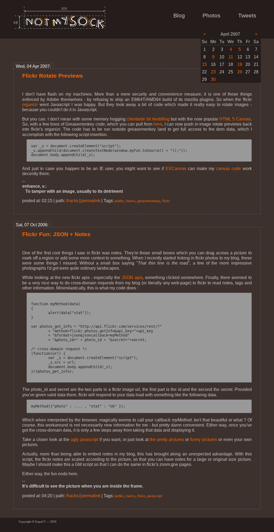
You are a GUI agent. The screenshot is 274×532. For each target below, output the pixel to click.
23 (213, 72)
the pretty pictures (167, 439)
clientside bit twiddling (148, 119)
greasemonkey (149, 201)
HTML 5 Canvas (235, 119)
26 (239, 72)
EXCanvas (176, 168)
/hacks (72, 200)
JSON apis (132, 277)
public (119, 201)
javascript (154, 496)
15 (204, 64)
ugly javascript (84, 439)
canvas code (228, 168)
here (158, 124)
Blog (179, 15)
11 (231, 57)
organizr (30, 104)
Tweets (247, 15)
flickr (166, 201)
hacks (130, 201)
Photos (211, 15)
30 (213, 79)
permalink (91, 200)
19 (239, 64)
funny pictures (203, 439)
